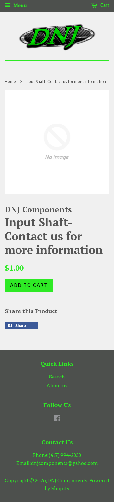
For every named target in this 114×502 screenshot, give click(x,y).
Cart (104, 5)
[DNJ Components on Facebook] (57, 419)
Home (10, 81)
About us (57, 386)
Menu (19, 5)
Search (57, 377)
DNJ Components (67, 481)
